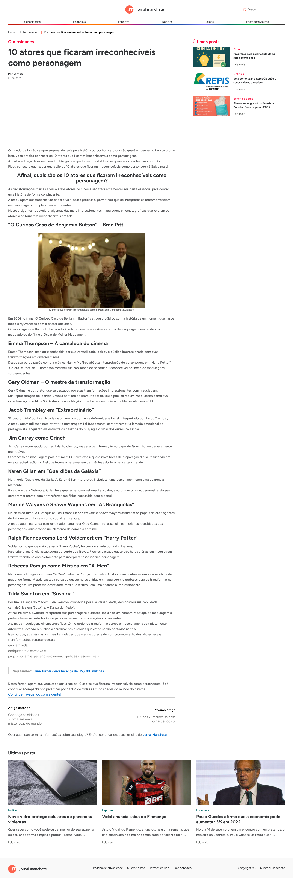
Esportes (123, 21)
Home (12, 32)
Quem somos (136, 868)
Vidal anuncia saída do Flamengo (134, 816)
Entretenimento (29, 32)
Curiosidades (32, 21)
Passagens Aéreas (257, 21)
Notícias (167, 21)
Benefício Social (243, 98)
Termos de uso (159, 868)
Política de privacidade (108, 868)
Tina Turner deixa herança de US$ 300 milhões (69, 671)
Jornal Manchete (155, 735)
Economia (79, 21)
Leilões (209, 21)
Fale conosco (183, 868)
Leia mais (239, 64)
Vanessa (16, 74)
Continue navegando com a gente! (34, 694)
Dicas (236, 49)
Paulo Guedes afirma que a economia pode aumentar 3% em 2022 (238, 819)
